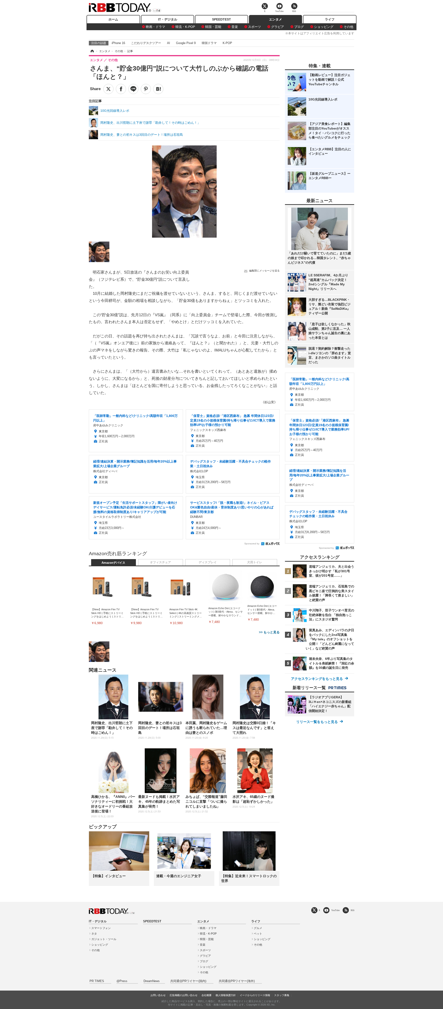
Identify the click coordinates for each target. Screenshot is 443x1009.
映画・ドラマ (155, 27)
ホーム (113, 19)
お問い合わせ (158, 995)
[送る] (133, 89)
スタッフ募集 (281, 995)
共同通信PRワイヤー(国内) (188, 981)
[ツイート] (108, 89)
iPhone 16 (118, 43)
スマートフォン (101, 928)
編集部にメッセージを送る (264, 270)
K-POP (227, 43)
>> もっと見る (269, 632)
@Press (122, 981)
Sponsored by (251, 543)
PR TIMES (97, 981)
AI (168, 43)
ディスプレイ (208, 562)
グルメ (258, 928)
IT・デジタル (167, 19)
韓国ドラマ (209, 43)
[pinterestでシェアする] (146, 89)
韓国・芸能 (213, 27)
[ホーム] (92, 51)
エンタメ (275, 19)
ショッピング (323, 27)
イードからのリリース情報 (255, 995)
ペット (258, 933)
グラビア (277, 27)
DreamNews (152, 981)
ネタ (94, 933)
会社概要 (206, 995)
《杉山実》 (269, 402)
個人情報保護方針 (226, 995)
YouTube (335, 910)
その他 (348, 27)
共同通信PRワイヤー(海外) (237, 981)
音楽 (234, 27)
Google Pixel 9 (186, 43)
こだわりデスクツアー (146, 43)
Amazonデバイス (113, 562)
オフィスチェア (160, 562)
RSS (352, 910)
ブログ (299, 27)
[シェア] (121, 89)
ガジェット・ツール (103, 939)
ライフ (330, 19)
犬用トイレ (254, 562)
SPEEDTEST (221, 19)
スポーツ (254, 27)
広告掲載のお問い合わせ (184, 995)
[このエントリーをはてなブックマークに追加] (158, 89)
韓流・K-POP (185, 27)
